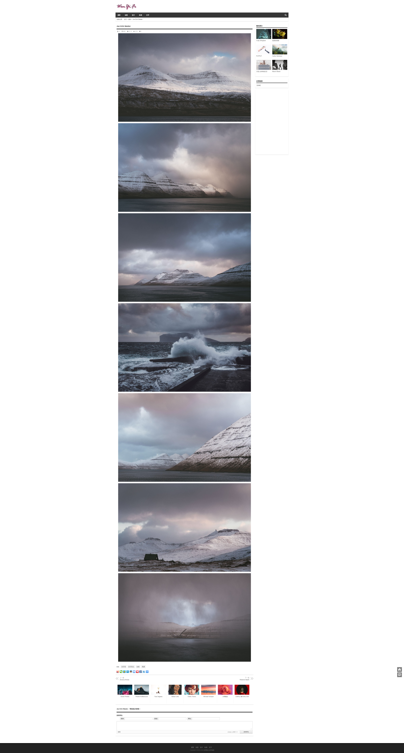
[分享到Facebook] (140, 671)
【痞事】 (258, 85)
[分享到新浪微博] (118, 671)
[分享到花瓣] (137, 671)
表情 (119, 732)
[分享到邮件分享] (134, 671)
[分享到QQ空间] (124, 671)
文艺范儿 (131, 667)
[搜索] (285, 15)
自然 (138, 667)
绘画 (140, 15)
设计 (133, 15)
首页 (125, 19)
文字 (147, 15)
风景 (143, 667)
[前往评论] (399, 674)
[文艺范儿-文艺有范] (127, 3)
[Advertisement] (272, 122)
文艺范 (123, 667)
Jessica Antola (124, 680)
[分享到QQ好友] (131, 671)
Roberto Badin (244, 680)
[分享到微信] (121, 671)
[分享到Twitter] (144, 671)
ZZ (119, 31)
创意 (126, 15)
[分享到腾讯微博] (127, 671)
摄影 (119, 15)
